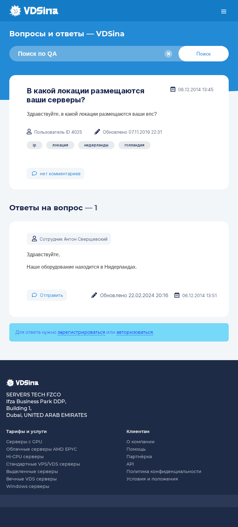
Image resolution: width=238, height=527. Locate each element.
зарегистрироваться (81, 332)
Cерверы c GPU (24, 441)
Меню (224, 11)
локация (60, 145)
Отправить (51, 295)
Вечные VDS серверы (31, 479)
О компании (140, 441)
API (130, 464)
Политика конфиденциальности (163, 471)
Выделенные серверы (32, 471)
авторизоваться (135, 332)
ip (34, 145)
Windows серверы (27, 486)
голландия (134, 145)
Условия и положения (152, 479)
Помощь (136, 449)
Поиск (203, 54)
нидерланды (96, 145)
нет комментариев (60, 173)
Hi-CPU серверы (25, 456)
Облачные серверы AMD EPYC (41, 449)
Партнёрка (139, 456)
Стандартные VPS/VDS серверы (43, 464)
